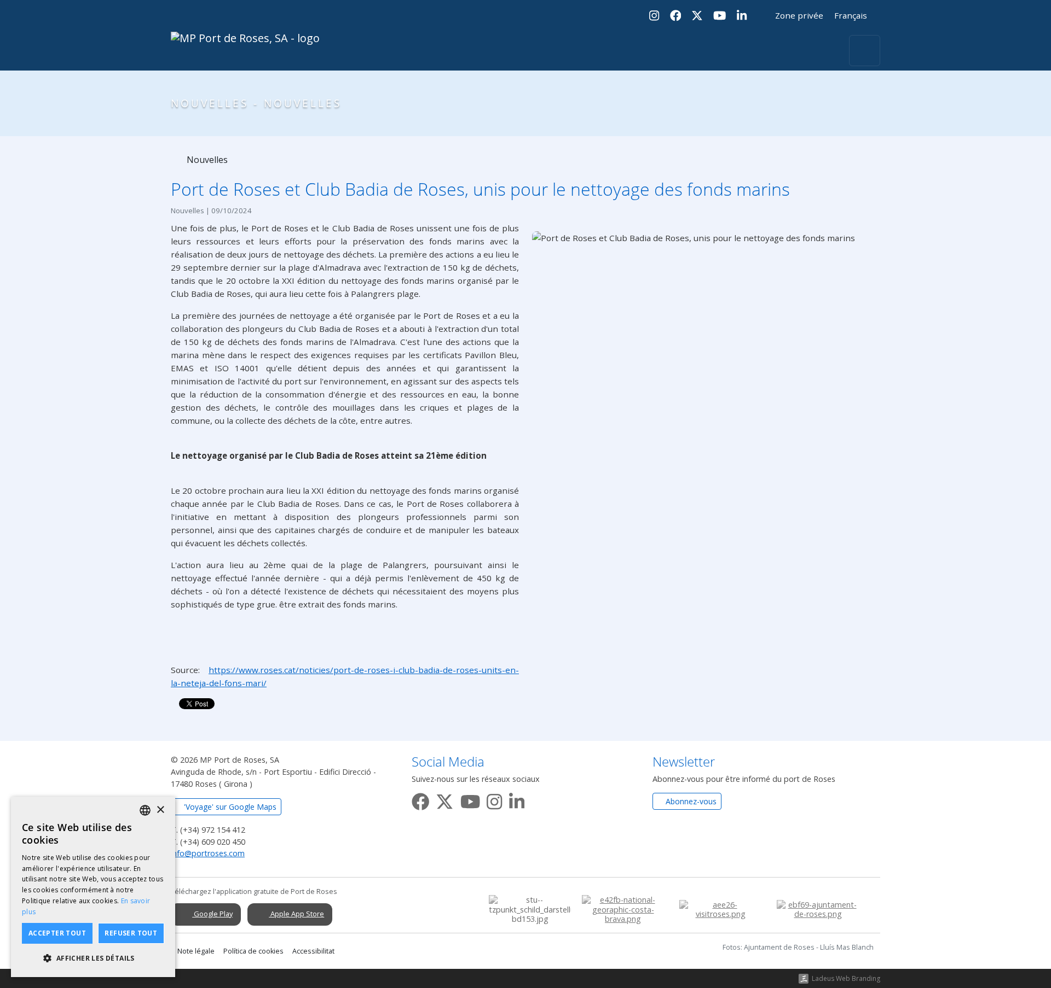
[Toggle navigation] (864, 50)
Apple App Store (296, 914)
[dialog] (93, 887)
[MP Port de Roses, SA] (245, 50)
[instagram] (494, 799)
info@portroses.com (208, 853)
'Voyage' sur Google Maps (229, 807)
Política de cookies (253, 951)
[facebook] (420, 799)
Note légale (196, 951)
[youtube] (470, 799)
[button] (93, 958)
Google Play (212, 914)
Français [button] (851, 15)
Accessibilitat (313, 951)
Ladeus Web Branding (846, 978)
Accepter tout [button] (57, 933)
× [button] (160, 810)
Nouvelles (206, 160)
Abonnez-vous (690, 801)
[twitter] (444, 799)
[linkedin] (516, 799)
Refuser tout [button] (131, 933)
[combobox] (145, 810)
